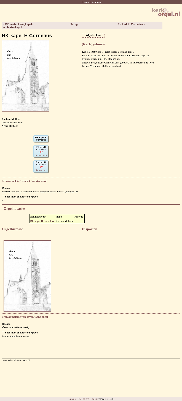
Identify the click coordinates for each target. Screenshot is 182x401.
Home (86, 2)
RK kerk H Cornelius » (131, 24)
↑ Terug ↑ (74, 24)
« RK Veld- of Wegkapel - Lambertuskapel (17, 26)
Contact (72, 399)
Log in (94, 399)
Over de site (83, 399)
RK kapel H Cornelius (42, 221)
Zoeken (96, 2)
